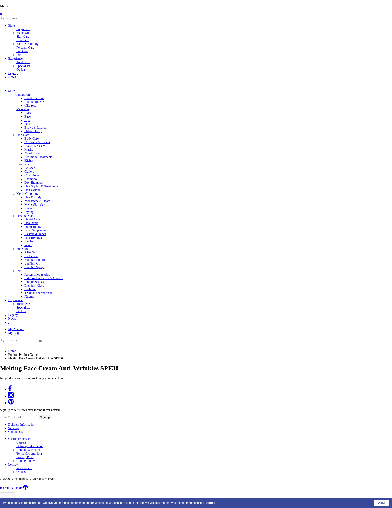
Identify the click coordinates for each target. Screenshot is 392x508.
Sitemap (13, 428)
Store (11, 25)
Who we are (24, 468)
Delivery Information (21, 424)
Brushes (29, 168)
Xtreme (29, 296)
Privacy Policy (25, 457)
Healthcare (31, 223)
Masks (28, 149)
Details (210, 502)
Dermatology (32, 226)
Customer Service (19, 438)
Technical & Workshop (39, 293)
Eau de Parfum (34, 98)
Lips (27, 120)
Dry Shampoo (33, 182)
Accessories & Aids (37, 274)
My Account (16, 329)
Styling (29, 212)
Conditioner (32, 175)
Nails (27, 124)
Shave (28, 208)
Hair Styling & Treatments (41, 186)
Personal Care (25, 47)
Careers (21, 442)
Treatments (23, 62)
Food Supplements (36, 230)
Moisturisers (32, 153)
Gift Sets (30, 105)
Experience (15, 58)
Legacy (13, 73)
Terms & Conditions (29, 453)
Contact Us (15, 432)
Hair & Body (32, 197)
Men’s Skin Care (35, 204)
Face (27, 116)
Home (12, 351)
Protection (31, 256)
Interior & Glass (34, 281)
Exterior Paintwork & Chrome (43, 278)
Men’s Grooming (27, 44)
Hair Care (22, 40)
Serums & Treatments (38, 157)
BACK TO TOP (11, 488)
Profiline (30, 289)
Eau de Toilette (34, 101)
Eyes (27, 112)
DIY (19, 55)
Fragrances (23, 29)
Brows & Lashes (35, 127)
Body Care (31, 138)
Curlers (29, 171)
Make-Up (22, 32)
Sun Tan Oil (32, 263)
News (12, 77)
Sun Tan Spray (34, 267)
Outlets (21, 69)
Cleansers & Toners (37, 142)
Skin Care (22, 36)
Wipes (28, 245)
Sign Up (45, 417)
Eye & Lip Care (34, 146)
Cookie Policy (25, 460)
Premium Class (34, 285)
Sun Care (22, 51)
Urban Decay (33, 131)
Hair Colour (32, 190)
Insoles (28, 241)
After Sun (30, 252)
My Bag (13, 333)
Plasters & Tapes (35, 234)
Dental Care (32, 219)
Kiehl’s (29, 160)
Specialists (23, 66)
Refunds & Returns (28, 449)
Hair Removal (33, 237)
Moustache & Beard (37, 201)
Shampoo (30, 179)
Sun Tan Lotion (34, 259)
